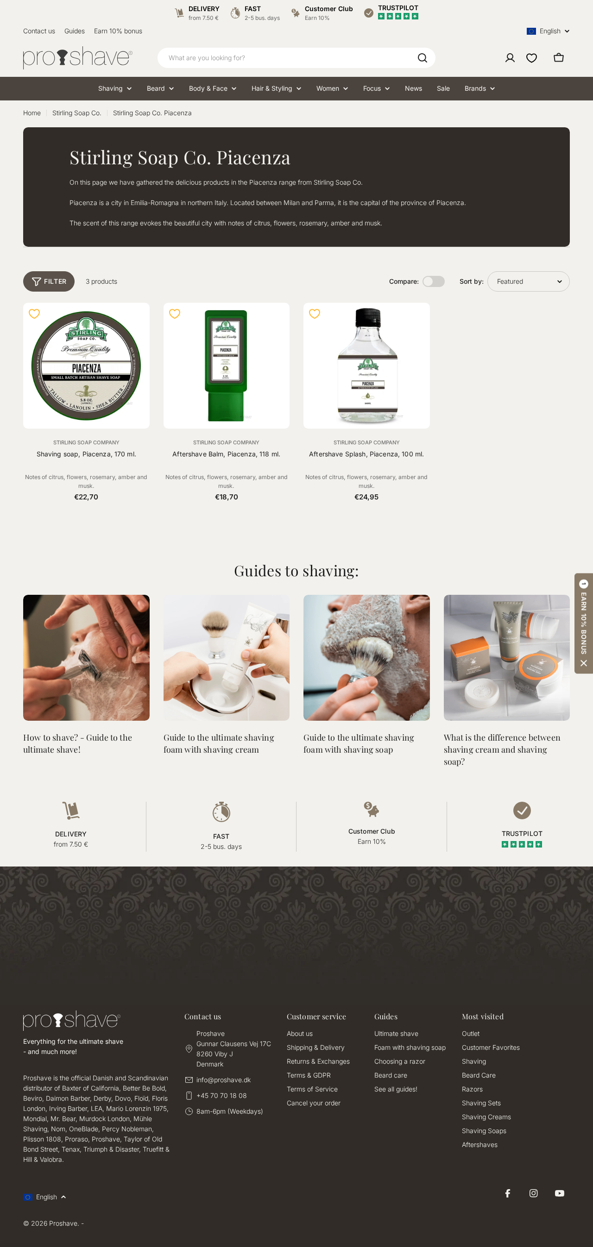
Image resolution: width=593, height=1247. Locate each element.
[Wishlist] (531, 58)
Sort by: (472, 281)
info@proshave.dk (223, 1080)
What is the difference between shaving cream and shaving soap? (502, 749)
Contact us (39, 31)
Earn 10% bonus (118, 31)
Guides (74, 31)
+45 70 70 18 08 (221, 1095)
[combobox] (296, 58)
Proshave (63, 1223)
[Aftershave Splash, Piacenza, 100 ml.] (366, 366)
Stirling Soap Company (86, 442)
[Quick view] (137, 322)
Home (32, 113)
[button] (583, 624)
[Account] (510, 57)
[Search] (422, 57)
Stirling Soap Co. (76, 113)
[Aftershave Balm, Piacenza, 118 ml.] (227, 366)
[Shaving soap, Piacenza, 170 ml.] (86, 366)
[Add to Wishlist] (34, 314)
